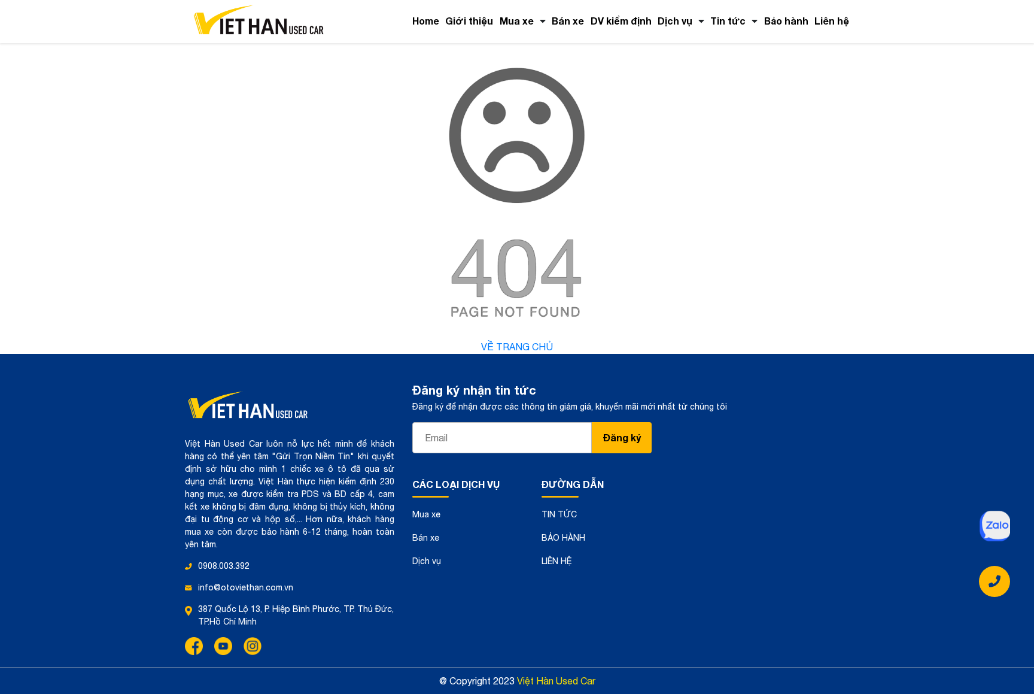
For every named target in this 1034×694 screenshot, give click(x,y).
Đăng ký (622, 437)
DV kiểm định (621, 20)
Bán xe (568, 20)
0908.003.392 (224, 566)
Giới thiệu (469, 20)
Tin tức (728, 20)
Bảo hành (786, 20)
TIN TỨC (559, 514)
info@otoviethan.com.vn (245, 587)
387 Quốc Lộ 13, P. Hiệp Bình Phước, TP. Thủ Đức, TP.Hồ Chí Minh (296, 615)
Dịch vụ (675, 20)
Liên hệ (831, 20)
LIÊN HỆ (557, 561)
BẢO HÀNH (563, 538)
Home (425, 20)
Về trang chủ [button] (517, 346)
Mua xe (517, 20)
